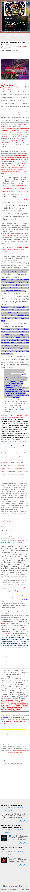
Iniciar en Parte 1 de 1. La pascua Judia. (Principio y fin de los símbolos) (13, 729)
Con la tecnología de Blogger (16, 886)
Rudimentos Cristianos (13, 764)
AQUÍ (10, 26)
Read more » (23, 821)
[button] (28, 43)
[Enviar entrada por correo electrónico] (5, 761)
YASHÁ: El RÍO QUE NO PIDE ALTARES (11, 805)
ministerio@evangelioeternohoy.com (19, 750)
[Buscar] (28, 3)
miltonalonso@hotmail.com (15, 752)
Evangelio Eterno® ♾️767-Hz (15, 3)
